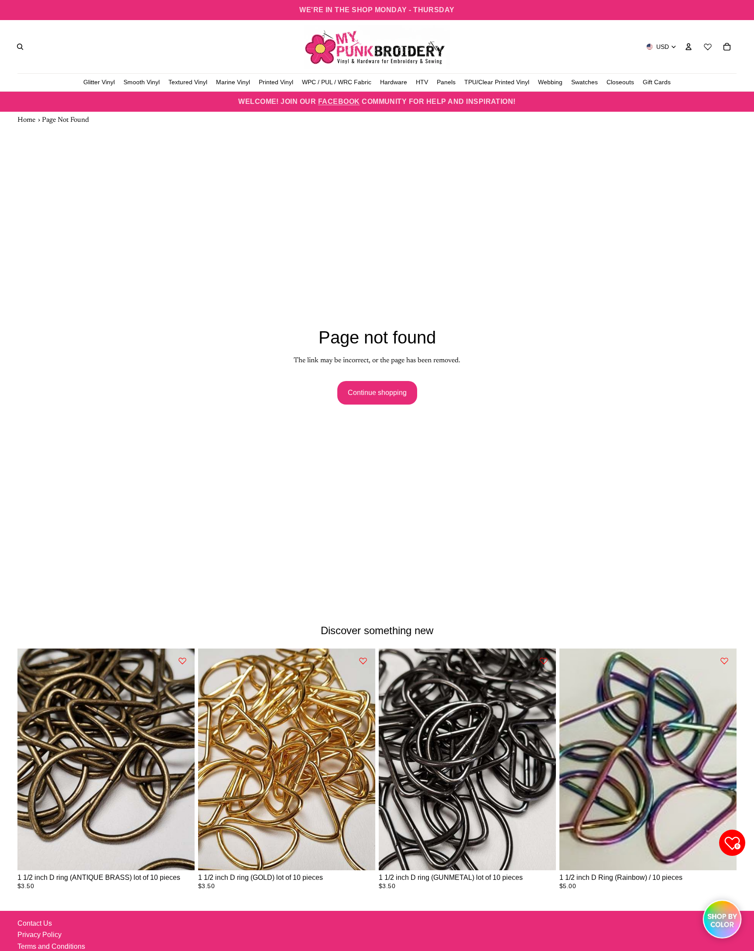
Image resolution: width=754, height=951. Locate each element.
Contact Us (34, 923)
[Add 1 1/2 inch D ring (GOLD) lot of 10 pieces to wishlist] (363, 661)
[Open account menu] (688, 46)
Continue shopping (377, 392)
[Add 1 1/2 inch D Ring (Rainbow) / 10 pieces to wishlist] (724, 661)
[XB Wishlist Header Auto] (707, 45)
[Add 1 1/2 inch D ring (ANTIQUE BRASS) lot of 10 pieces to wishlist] (182, 661)
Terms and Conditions (51, 946)
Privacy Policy (39, 934)
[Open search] (20, 46)
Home (26, 120)
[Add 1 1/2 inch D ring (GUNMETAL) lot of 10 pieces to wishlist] (544, 661)
